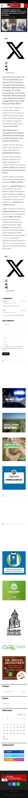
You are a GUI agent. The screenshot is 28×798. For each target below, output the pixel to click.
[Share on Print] (6, 67)
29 (24, 733)
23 (4, 733)
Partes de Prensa (13, 796)
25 (11, 733)
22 (24, 730)
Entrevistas (20, 794)
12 (14, 727)
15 (24, 727)
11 (11, 727)
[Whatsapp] (18, 784)
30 (4, 736)
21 (20, 730)
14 (20, 727)
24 (7, 733)
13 (17, 727)
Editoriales (6, 794)
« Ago (3, 739)
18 (11, 730)
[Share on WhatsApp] (6, 63)
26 (14, 733)
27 (17, 733)
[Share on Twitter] (15, 60)
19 (14, 730)
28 (20, 733)
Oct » (7, 739)
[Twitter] (14, 784)
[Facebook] (10, 784)
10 (7, 727)
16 (4, 730)
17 (7, 730)
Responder (23, 301)
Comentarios (13, 794)
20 (17, 730)
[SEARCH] (24, 691)
